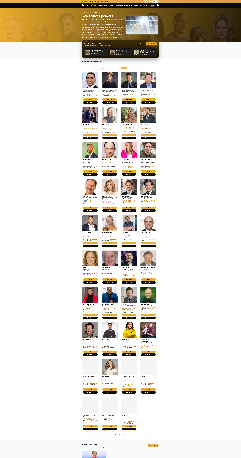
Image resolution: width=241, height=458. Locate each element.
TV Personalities (112, 93)
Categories (88, 12)
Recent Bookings (128, 5)
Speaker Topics (103, 5)
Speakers (112, 5)
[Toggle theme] (158, 5)
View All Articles (154, 445)
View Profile (90, 99)
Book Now (89, 102)
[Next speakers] (143, 43)
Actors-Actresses (86, 418)
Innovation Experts (113, 129)
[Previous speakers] (140, 43)
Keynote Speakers (91, 236)
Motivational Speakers (106, 308)
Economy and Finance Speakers (146, 128)
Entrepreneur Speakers (87, 93)
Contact (145, 5)
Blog (141, 5)
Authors (93, 93)
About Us (136, 5)
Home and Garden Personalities (146, 93)
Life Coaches (85, 236)
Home (83, 12)
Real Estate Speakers (86, 94)
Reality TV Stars (132, 93)
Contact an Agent (151, 43)
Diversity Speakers (94, 419)
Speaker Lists (119, 5)
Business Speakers (105, 93)
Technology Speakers (106, 128)
